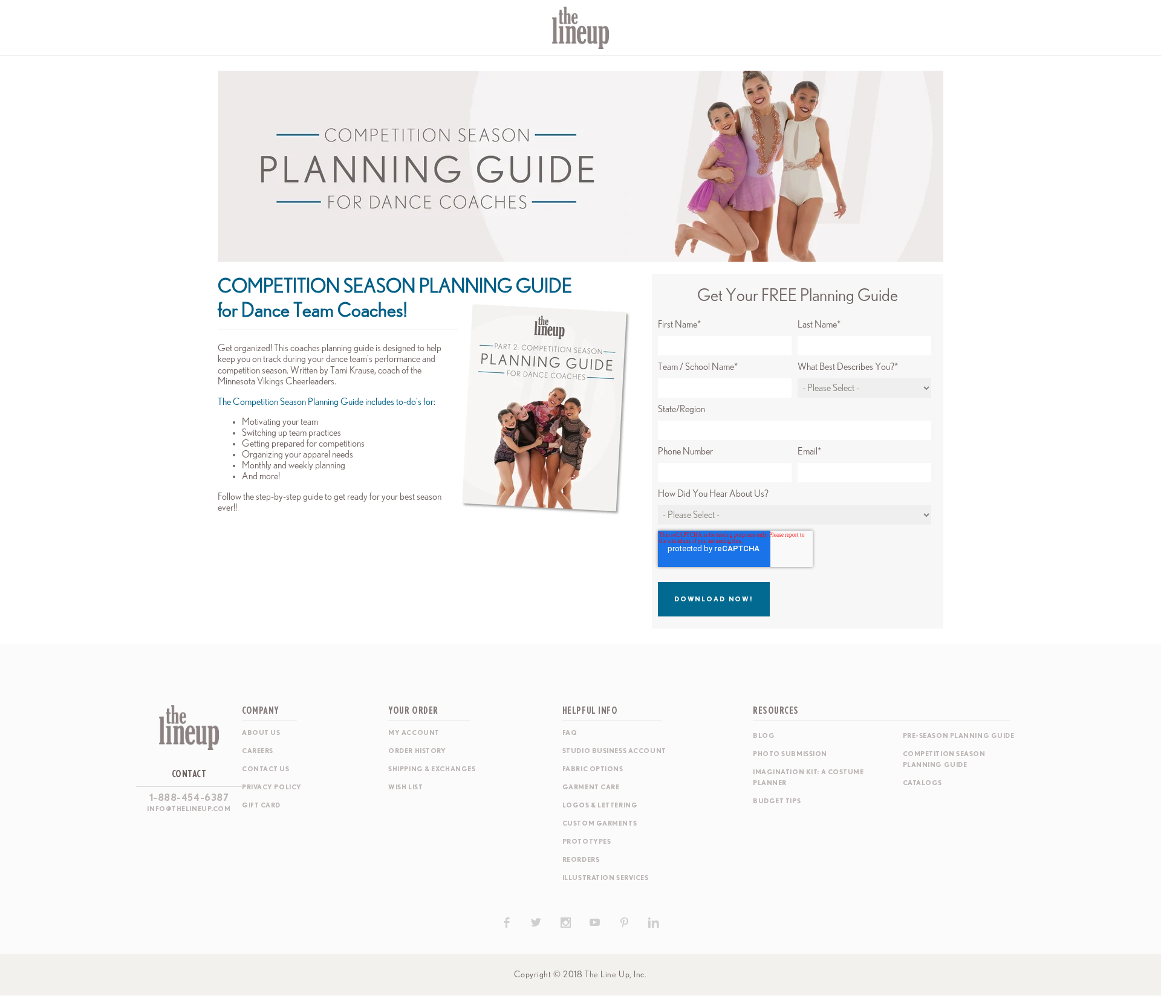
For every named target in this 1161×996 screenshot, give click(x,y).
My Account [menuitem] (414, 732)
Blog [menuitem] (764, 735)
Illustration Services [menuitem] (605, 878)
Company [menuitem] (260, 711)
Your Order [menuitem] (413, 711)
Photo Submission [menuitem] (790, 754)
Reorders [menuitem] (580, 859)
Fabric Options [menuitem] (592, 769)
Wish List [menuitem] (405, 787)
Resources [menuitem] (776, 711)
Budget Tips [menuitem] (777, 801)
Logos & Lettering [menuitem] (600, 805)
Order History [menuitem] (417, 751)
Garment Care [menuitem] (591, 787)
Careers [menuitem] (257, 751)
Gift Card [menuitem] (261, 805)
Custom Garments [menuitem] (599, 823)
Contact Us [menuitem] (266, 769)
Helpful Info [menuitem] (590, 711)
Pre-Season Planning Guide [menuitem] (959, 735)
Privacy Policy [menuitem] (272, 787)
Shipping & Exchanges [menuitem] (431, 769)
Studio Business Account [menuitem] (614, 751)
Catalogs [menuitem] (922, 783)
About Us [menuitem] (261, 732)
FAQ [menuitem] (569, 732)
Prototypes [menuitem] (586, 841)
